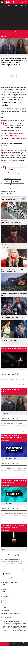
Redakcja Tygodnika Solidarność (9, 578)
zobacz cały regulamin (19, 632)
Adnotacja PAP (6, 596)
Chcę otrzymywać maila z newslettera (11, 621)
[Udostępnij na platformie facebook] (15, 173)
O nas (4, 580)
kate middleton (8, 178)
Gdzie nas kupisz (6, 587)
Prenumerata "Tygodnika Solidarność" (11, 582)
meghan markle (8, 184)
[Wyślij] (26, 617)
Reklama (4, 598)
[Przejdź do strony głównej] (9, 2)
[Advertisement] (14, 18)
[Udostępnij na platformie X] (18, 173)
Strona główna (3, 5)
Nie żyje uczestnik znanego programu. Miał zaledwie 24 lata (12, 134)
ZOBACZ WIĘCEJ (8, 188)
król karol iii (17, 178)
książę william (16, 181)
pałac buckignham (19, 184)
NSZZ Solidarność (24, 2)
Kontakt (4, 594)
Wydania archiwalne (7, 592)
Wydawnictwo (6, 585)
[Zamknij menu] (2, 2)
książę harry (7, 181)
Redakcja (5, 589)
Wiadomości (10, 5)
